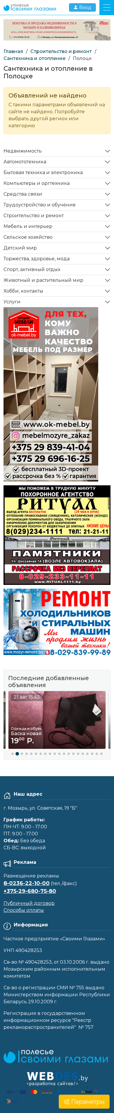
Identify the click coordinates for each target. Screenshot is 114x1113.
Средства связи (23, 194)
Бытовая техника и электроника (43, 172)
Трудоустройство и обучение (40, 205)
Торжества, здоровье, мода (37, 258)
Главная (13, 51)
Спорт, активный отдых (32, 269)
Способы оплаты (24, 910)
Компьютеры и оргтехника (37, 183)
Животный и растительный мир (43, 280)
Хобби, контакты (23, 291)
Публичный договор (29, 903)
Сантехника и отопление (34, 58)
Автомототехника (25, 161)
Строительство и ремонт (61, 51)
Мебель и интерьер (28, 226)
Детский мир (20, 248)
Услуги (12, 302)
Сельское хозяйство (28, 237)
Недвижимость (23, 151)
